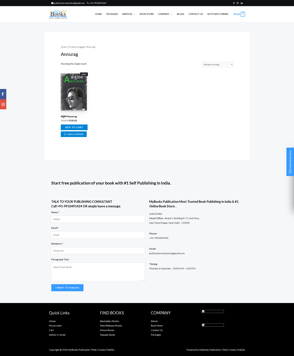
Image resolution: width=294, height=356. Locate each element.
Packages (112, 14)
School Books (107, 330)
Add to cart (74, 127)
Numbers (57, 243)
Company (163, 14)
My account (55, 325)
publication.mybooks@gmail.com (69, 3)
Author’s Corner (217, 14)
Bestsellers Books (109, 321)
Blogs (180, 14)
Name (55, 212)
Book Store (147, 14)
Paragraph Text (60, 259)
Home (98, 14)
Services (127, 14)
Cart (51, 330)
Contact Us (195, 14)
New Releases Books (111, 325)
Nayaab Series (107, 334)
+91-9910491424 (97, 3)
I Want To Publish (67, 287)
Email (55, 227)
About (154, 321)
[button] (74, 134)
